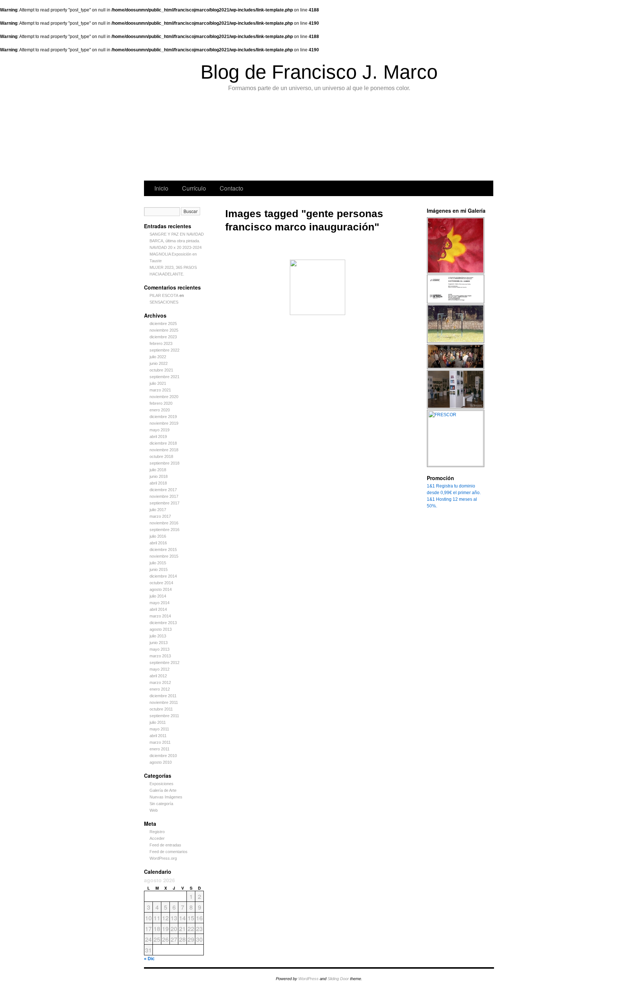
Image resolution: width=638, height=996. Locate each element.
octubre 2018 (161, 456)
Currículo (194, 188)
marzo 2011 (160, 742)
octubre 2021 (161, 370)
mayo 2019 (159, 430)
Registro (157, 831)
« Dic (149, 958)
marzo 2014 (160, 616)
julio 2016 (158, 536)
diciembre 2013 (163, 622)
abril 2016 (158, 543)
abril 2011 (158, 735)
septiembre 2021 (164, 376)
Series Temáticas (277, 138)
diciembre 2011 (163, 696)
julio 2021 (158, 383)
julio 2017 (158, 509)
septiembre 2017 (164, 503)
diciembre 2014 (163, 576)
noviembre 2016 (164, 523)
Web (154, 810)
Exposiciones (350, 138)
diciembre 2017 (163, 489)
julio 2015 (158, 563)
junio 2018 (159, 476)
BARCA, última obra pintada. (175, 241)
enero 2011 (159, 749)
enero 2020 (160, 410)
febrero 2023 (161, 343)
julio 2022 (158, 357)
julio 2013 (158, 636)
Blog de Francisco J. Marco (319, 72)
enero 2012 (160, 689)
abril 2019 (158, 436)
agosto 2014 (161, 589)
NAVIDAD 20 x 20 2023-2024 (176, 247)
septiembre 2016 (164, 529)
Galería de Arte (163, 790)
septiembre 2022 (164, 350)
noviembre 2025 (164, 330)
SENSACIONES (164, 302)
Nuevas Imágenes (166, 797)
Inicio (161, 188)
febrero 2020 (161, 403)
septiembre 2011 (164, 715)
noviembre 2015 (164, 556)
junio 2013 (159, 642)
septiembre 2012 (164, 662)
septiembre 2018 (164, 463)
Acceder (157, 838)
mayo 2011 (159, 729)
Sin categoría (161, 803)
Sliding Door (338, 978)
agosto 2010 (161, 762)
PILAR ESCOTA (164, 295)
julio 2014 (158, 596)
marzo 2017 (160, 516)
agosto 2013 (161, 629)
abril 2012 (158, 676)
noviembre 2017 (164, 496)
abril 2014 (158, 609)
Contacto (231, 188)
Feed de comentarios (169, 851)
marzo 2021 (160, 390)
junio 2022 (159, 363)
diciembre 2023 (163, 337)
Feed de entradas (165, 845)
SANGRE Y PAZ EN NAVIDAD (177, 234)
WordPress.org (163, 858)
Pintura (201, 138)
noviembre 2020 (164, 396)
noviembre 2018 (164, 450)
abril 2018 (158, 483)
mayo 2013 (159, 649)
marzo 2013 (160, 656)
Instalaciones (387, 138)
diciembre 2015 (163, 549)
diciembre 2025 (163, 323)
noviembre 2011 (164, 702)
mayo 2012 (159, 669)
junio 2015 (159, 569)
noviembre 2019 (164, 423)
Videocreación (424, 138)
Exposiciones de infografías (314, 138)
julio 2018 (158, 470)
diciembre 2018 (163, 443)
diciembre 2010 (163, 755)
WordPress (308, 978)
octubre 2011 (161, 709)
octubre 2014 (161, 583)
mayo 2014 (159, 602)
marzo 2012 (160, 682)
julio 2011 (158, 722)
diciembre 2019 (163, 416)
